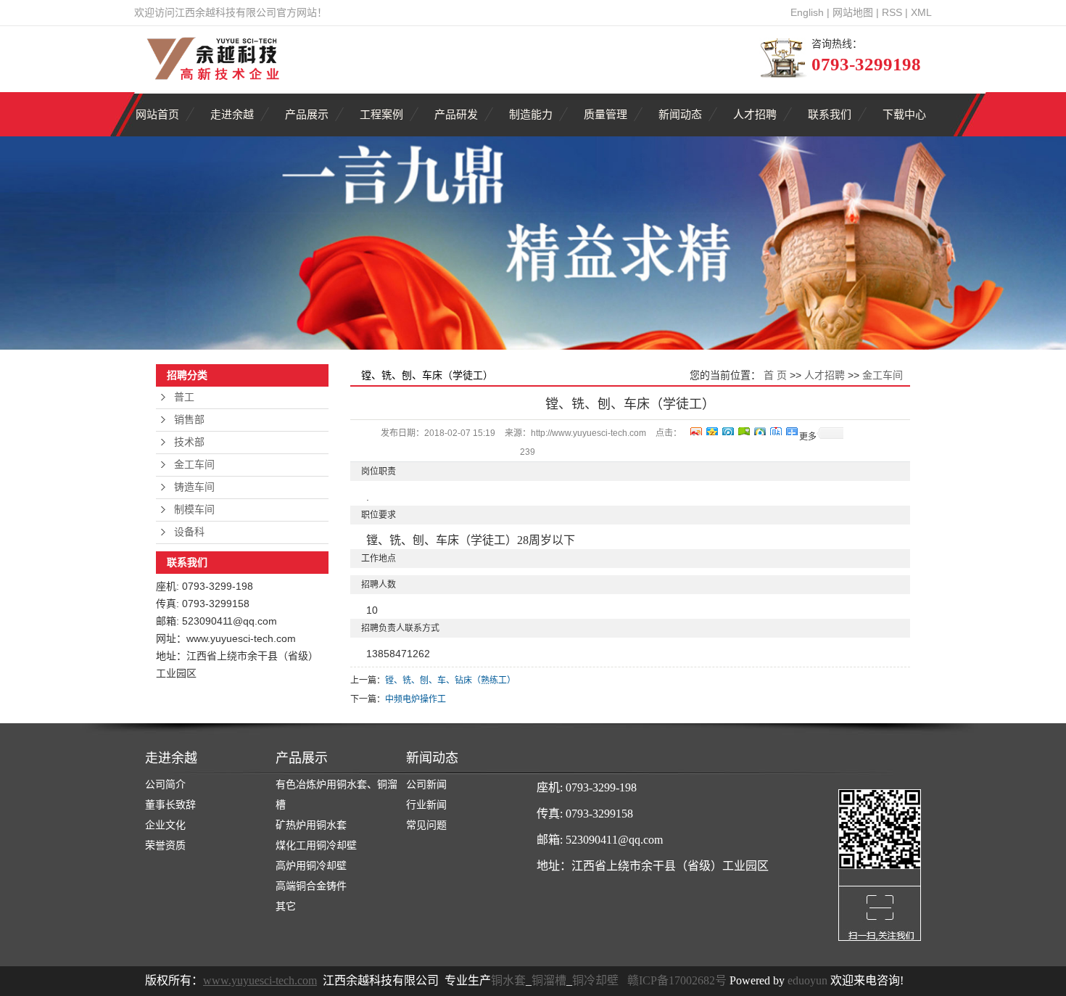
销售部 (189, 419)
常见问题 (426, 825)
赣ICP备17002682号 (677, 980)
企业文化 (165, 825)
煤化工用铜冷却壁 (316, 845)
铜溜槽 (549, 980)
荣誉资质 (165, 845)
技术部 (189, 442)
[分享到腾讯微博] (727, 429)
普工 (184, 397)
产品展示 (307, 114)
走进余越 (232, 114)
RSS (892, 12)
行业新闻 (426, 804)
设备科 (189, 532)
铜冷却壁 (595, 980)
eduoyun (807, 980)
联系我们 (829, 114)
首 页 (775, 375)
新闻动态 (680, 114)
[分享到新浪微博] (695, 429)
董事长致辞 (170, 804)
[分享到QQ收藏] (759, 429)
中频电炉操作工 (415, 699)
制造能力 (531, 114)
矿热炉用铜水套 (311, 825)
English (807, 12)
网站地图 (852, 12)
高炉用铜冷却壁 (311, 865)
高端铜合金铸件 (311, 886)
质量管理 (605, 114)
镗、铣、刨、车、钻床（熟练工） (450, 680)
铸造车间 (194, 487)
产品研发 (456, 114)
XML (921, 12)
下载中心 (904, 114)
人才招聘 (755, 114)
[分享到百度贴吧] (775, 429)
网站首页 (157, 114)
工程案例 (381, 114)
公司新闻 (426, 784)
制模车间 (194, 509)
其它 (286, 906)
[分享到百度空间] (743, 429)
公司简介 (165, 784)
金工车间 (194, 464)
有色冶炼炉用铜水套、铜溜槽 (336, 794)
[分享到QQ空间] (711, 429)
